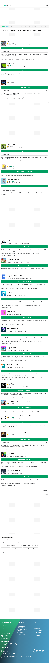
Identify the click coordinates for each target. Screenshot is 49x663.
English (9, 650)
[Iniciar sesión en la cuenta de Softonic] (46, 5)
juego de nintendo (4, 59)
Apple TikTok (20, 26)
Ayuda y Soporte (4, 629)
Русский (22, 651)
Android (6, 97)
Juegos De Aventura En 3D (34, 59)
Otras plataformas (5, 51)
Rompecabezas (30, 160)
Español (13, 650)
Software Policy (20, 632)
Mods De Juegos (31, 428)
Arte (1, 98)
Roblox (2, 271)
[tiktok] (7, 644)
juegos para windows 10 (41, 97)
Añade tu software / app (5, 636)
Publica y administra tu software (22, 630)
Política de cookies (37, 632)
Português (18, 651)
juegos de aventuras (24, 59)
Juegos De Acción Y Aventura (14, 59)
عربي (2, 650)
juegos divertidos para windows (20, 175)
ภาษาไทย (3, 653)
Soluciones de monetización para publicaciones (21, 626)
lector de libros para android (22, 192)
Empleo (2, 631)
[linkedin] (12, 644)
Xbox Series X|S (20, 57)
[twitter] (10, 644)
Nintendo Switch (31, 57)
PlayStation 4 (15, 97)
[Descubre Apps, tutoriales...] (43, 5)
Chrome (2, 360)
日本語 (2, 651)
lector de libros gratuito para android (35, 192)
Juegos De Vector (8, 466)
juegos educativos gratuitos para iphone (24, 253)
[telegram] (17, 644)
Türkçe (6, 653)
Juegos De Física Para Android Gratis (11, 288)
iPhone (10, 97)
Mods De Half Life (23, 428)
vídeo (19, 98)
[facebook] (2, 644)
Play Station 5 (7, 57)
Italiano (28, 650)
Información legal (36, 626)
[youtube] (15, 644)
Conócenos (3, 625)
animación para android (9, 377)
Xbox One (25, 57)
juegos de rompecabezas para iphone (8, 255)
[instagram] (5, 644)
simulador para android (38, 341)
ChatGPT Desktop (36, 26)
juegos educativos (22, 341)
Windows (2, 57)
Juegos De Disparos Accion (23, 449)
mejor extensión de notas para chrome (19, 360)
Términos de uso (36, 628)
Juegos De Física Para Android (10, 192)
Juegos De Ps (36, 411)
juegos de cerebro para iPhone (17, 483)
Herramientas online (5, 638)
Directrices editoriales (5, 633)
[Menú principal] (2, 5)
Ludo (22, 98)
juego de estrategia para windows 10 (10, 98)
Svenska (26, 651)
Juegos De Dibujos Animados (28, 411)
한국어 (5, 651)
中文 (14, 653)
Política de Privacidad (37, 630)
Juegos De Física (17, 76)
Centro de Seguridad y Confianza (6, 627)
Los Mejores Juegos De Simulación (29, 397)
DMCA (34, 625)
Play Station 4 (13, 57)
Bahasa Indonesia (22, 650)
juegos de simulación (18, 411)
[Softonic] (7, 5)
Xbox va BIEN (28, 26)
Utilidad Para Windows (9, 76)
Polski (14, 651)
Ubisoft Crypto (13, 26)
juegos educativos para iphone (10, 253)
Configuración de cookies (38, 634)
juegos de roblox (15, 271)
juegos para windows (9, 175)
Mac (10, 160)
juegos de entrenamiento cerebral (30, 483)
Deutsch (5, 650)
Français (17, 650)
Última (44, 490)
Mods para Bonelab (8, 428)
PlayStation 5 (17, 160)
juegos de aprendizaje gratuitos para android (12, 305)
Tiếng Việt (11, 653)
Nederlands (9, 651)
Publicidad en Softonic (21, 634)
